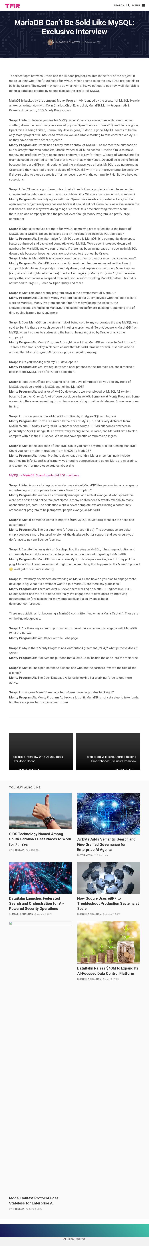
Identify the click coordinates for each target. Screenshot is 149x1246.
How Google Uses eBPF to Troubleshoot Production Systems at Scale (108, 903)
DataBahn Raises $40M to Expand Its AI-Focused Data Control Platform (107, 971)
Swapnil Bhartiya (69, 42)
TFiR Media (18, 850)
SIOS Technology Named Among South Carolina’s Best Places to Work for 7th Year (40, 839)
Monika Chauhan (22, 914)
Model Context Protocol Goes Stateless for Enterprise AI (34, 1200)
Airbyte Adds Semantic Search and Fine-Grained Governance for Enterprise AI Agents (106, 844)
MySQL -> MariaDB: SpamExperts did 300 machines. (44, 475)
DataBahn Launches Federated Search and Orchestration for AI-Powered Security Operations (36, 903)
